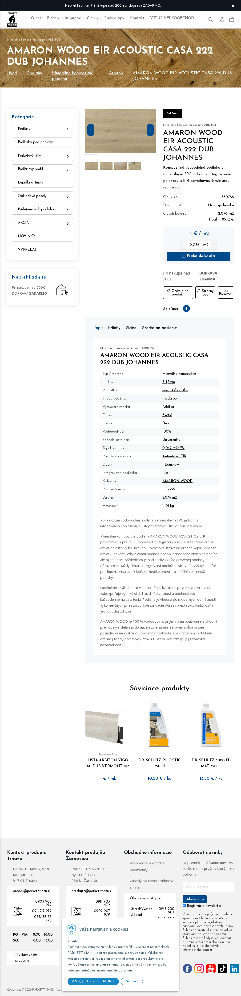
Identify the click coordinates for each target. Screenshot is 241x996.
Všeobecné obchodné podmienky (147, 866)
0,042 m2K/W (173, 448)
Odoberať (193, 899)
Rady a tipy (114, 18)
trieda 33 (169, 398)
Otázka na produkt (179, 292)
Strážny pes (207, 292)
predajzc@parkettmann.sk (92, 891)
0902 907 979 (102, 913)
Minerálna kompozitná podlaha (72, 76)
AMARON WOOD (177, 481)
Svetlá (167, 415)
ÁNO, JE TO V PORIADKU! (93, 981)
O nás (36, 18)
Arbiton (116, 73)
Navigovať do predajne (26, 958)
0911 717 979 (42, 911)
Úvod (12, 73)
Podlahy (34, 73)
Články (92, 18)
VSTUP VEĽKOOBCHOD (172, 18)
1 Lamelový (171, 465)
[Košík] (231, 19)
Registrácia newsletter (204, 906)
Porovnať (226, 294)
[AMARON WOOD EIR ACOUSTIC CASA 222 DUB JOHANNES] (120, 131)
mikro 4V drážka (175, 390)
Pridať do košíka (200, 256)
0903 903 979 (43, 903)
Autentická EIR (174, 456)
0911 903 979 (103, 903)
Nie (165, 473)
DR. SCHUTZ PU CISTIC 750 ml (159, 763)
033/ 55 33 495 (43, 918)
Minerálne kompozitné (179, 374)
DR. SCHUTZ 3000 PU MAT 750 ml (211, 763)
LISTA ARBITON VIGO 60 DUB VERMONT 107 (108, 760)
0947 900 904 (166, 910)
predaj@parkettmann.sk (32, 891)
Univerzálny (171, 440)
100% (166, 431)
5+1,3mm (168, 382)
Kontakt (137, 18)
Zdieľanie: (171, 309)
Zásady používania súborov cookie (152, 884)
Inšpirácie (73, 18)
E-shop (53, 18)
